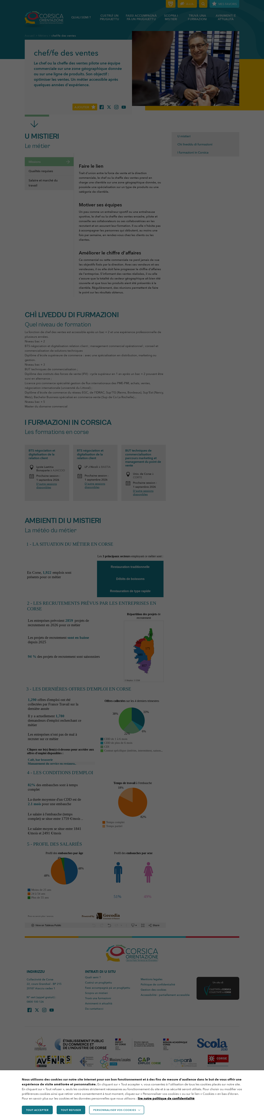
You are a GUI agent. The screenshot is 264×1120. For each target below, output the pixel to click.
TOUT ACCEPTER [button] (37, 1110)
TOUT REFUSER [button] (71, 1110)
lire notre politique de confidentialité (166, 1098)
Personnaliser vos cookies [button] (114, 1110)
